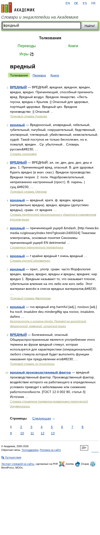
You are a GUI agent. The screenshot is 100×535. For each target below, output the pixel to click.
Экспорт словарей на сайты (17, 463)
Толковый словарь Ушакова (28, 116)
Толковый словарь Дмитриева (30, 298)
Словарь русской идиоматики (30, 260)
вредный (17, 125)
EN (68, 3)
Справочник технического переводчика (36, 247)
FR (93, 3)
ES (85, 3)
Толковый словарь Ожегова (28, 191)
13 (53, 433)
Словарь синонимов (23, 154)
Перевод (39, 75)
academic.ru (18, 7)
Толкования (50, 38)
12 (42, 433)
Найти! (90, 26)
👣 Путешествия (11, 457)
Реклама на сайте (50, 450)
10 (22, 433)
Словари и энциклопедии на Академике (39, 17)
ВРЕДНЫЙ (18, 87)
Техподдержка (30, 450)
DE (76, 3)
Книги (73, 46)
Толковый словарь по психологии (32, 364)
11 (32, 433)
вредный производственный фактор (40, 372)
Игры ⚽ (27, 54)
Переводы (27, 46)
